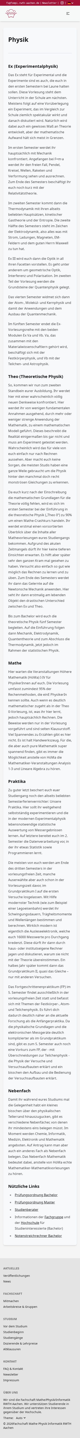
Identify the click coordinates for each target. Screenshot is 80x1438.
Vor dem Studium (15, 1326)
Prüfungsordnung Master (35, 1202)
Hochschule (30, 1222)
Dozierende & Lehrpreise (20, 1343)
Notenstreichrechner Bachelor (38, 1236)
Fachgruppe (54, 1217)
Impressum (11, 1380)
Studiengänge (13, 1338)
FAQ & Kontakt (13, 1369)
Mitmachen (11, 1301)
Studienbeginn (13, 1332)
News (7, 1281)
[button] (67, 13)
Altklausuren (12, 1349)
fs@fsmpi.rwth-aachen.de (22, 3)
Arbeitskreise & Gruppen (20, 1307)
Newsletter (49, 3)
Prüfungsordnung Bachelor (36, 1195)
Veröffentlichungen (16, 1276)
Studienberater (26, 1209)
